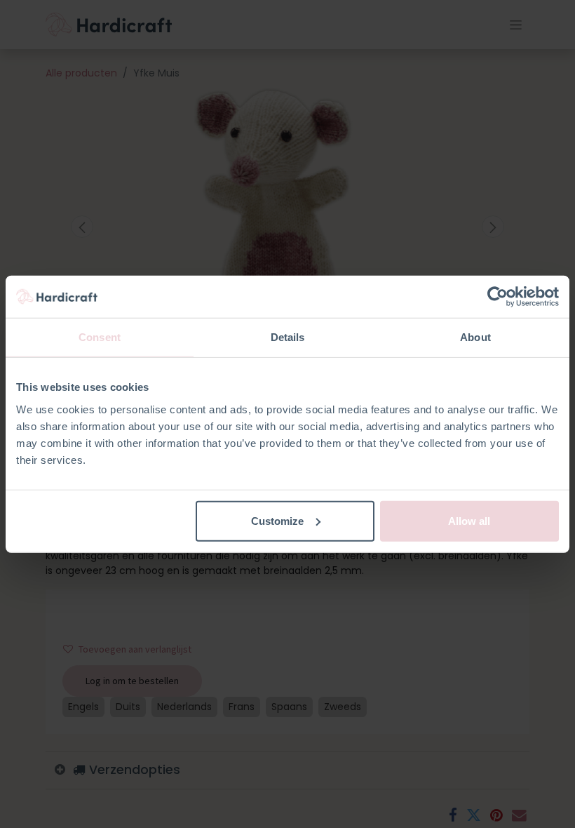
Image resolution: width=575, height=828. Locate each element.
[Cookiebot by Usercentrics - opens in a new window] (497, 296)
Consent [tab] (100, 337)
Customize (277, 520)
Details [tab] (288, 337)
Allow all (469, 520)
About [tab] (475, 337)
